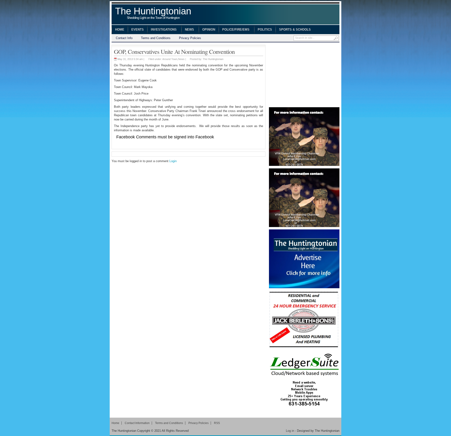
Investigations (162, 30)
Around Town (169, 59)
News (187, 30)
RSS (217, 423)
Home (119, 29)
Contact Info (124, 38)
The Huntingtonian (153, 14)
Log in (290, 430)
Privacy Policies (190, 38)
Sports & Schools (293, 30)
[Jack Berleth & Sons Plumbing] (304, 320)
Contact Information (137, 423)
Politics (265, 29)
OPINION (208, 29)
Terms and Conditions (156, 38)
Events (137, 29)
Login (173, 161)
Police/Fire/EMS (234, 30)
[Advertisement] (304, 74)
